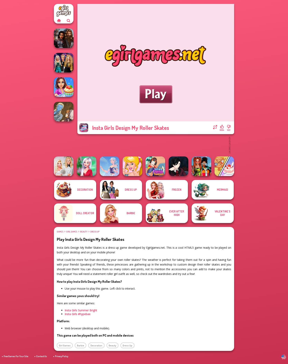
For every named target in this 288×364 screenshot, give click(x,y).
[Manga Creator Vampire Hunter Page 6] (178, 166)
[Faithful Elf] (109, 166)
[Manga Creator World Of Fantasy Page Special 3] (63, 111)
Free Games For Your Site (16, 356)
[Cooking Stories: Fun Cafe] (63, 87)
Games (60, 231)
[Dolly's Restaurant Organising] (224, 166)
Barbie (80, 345)
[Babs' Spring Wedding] (63, 166)
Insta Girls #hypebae (78, 314)
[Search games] (68, 20)
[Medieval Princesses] (63, 38)
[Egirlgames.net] (59, 20)
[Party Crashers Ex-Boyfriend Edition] (63, 62)
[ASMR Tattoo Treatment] (155, 166)
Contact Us (41, 356)
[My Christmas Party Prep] (86, 166)
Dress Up (94, 231)
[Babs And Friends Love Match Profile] (201, 166)
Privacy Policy (61, 356)
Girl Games (71, 231)
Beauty (83, 231)
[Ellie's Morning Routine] (132, 166)
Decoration (96, 345)
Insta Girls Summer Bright (81, 310)
